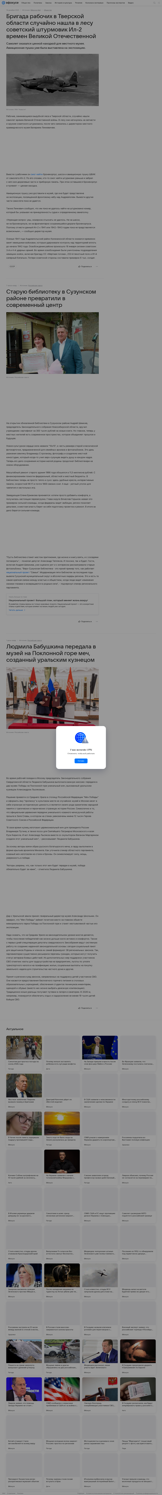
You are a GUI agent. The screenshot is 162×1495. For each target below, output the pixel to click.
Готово (81, 761)
